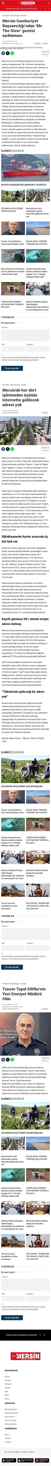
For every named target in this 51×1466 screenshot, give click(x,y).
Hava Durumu (10, 1417)
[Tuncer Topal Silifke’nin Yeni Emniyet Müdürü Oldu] (13, 230)
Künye (7, 1435)
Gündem (37, 43)
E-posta (30, 344)
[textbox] (25, 103)
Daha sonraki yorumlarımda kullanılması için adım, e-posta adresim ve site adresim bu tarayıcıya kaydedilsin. (23, 359)
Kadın (7, 1395)
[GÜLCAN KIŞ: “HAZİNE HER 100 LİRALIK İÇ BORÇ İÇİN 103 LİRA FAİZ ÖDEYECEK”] (38, 892)
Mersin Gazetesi (11, 1409)
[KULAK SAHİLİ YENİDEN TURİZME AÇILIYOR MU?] (38, 230)
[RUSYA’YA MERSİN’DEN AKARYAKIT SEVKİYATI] (25, 168)
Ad (3, 344)
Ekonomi (8, 1384)
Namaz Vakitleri (11, 1424)
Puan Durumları (10, 1420)
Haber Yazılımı (28, 1452)
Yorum (5, 327)
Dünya (7, 1399)
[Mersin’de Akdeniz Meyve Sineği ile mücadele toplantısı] (38, 859)
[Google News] (45, 54)
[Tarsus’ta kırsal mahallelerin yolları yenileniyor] (13, 892)
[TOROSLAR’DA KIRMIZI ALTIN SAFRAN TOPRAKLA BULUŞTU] (13, 290)
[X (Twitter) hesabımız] (40, 1335)
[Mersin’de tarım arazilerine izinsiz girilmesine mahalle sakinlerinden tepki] (13, 257)
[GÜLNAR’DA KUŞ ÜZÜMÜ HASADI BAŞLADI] (13, 197)
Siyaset (7, 1388)
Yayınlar (8, 1438)
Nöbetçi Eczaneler (11, 1413)
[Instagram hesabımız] (44, 1335)
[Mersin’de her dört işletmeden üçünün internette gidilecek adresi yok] (38, 197)
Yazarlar (8, 1442)
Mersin (45, 43)
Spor (6, 1391)
